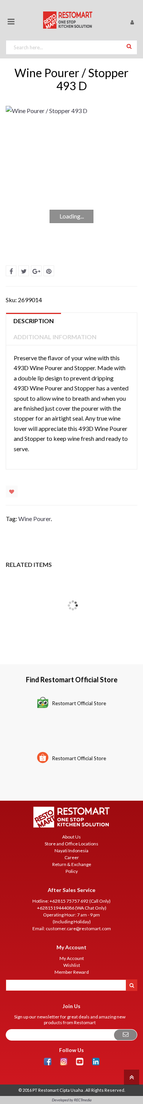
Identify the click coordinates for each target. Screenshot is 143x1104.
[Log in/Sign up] (132, 21)
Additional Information (54, 336)
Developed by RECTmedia (72, 1100)
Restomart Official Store (79, 703)
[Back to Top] (130, 1076)
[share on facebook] (11, 270)
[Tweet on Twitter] (23, 270)
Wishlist (12, 491)
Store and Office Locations (71, 844)
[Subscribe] (125, 1035)
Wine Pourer (34, 518)
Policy (72, 871)
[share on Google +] (36, 270)
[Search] (129, 46)
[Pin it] (48, 270)
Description (33, 320)
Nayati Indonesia (71, 850)
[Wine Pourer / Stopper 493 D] (71, 175)
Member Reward (72, 972)
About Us (71, 837)
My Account (71, 958)
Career (71, 857)
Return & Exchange (71, 864)
